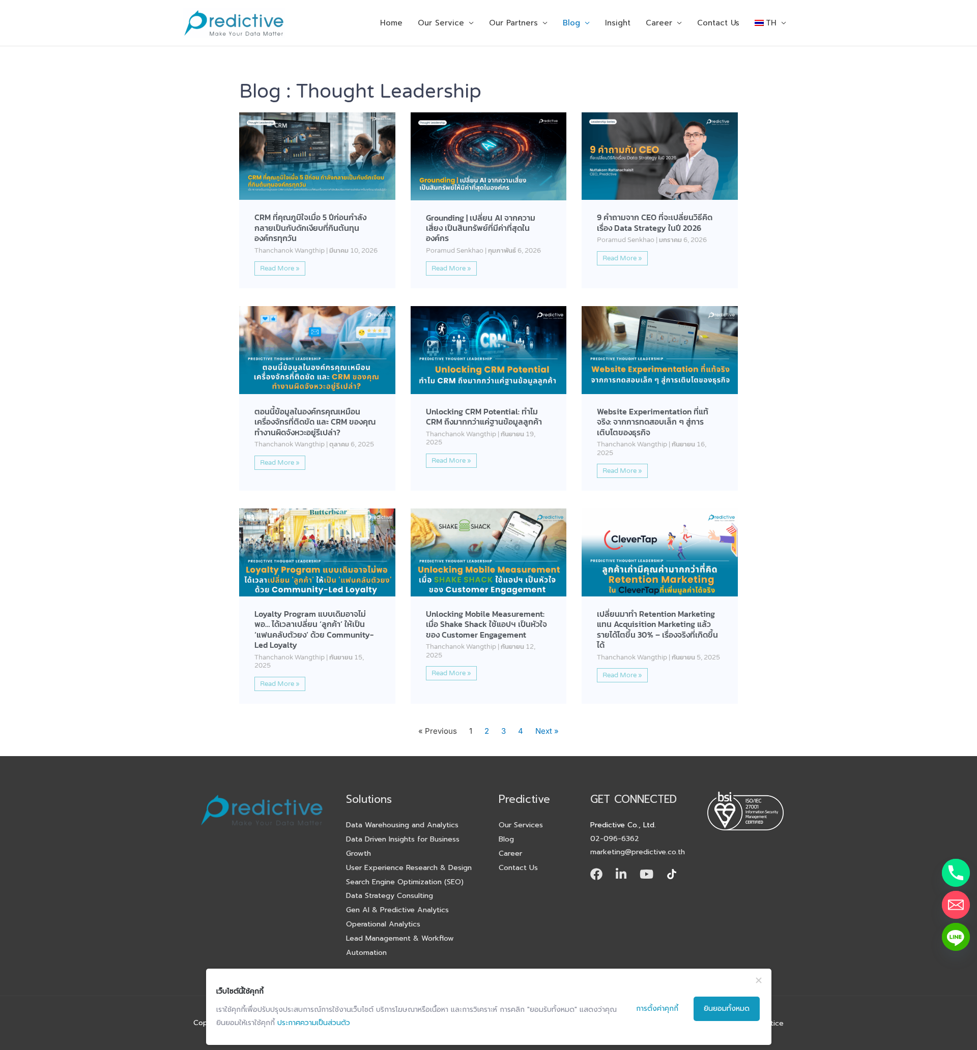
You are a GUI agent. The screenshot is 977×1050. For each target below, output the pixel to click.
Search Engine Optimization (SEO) (405, 881)
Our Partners (513, 22)
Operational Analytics (383, 923)
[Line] (956, 937)
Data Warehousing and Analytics (402, 824)
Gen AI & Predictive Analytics (397, 909)
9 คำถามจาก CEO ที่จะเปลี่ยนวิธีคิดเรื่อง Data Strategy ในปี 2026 (654, 222)
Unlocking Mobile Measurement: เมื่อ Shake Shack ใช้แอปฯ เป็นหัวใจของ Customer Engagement (486, 624)
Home (391, 22)
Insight (617, 22)
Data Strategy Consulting (389, 895)
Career (659, 22)
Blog (571, 22)
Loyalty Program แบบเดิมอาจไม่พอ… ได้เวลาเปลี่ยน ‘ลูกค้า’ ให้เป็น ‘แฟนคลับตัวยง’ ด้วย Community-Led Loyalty (313, 629)
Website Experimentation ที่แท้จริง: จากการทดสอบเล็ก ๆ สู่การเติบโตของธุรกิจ (652, 422)
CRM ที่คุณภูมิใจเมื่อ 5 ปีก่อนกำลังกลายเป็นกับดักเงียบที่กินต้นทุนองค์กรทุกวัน (310, 228)
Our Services (521, 824)
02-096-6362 (614, 838)
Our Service (441, 22)
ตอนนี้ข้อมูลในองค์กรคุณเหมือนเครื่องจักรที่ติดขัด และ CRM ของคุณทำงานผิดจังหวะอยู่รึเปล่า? (315, 422)
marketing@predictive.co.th (637, 851)
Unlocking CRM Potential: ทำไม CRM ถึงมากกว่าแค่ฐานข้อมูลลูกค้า (484, 417)
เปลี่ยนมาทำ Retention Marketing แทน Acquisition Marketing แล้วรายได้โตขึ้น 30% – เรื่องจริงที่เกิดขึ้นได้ (657, 629)
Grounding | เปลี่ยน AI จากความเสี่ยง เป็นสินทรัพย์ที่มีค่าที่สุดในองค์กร (480, 228)
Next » (547, 731)
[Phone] (956, 873)
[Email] (956, 905)
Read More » (280, 268)
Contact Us (718, 22)
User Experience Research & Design (409, 867)
